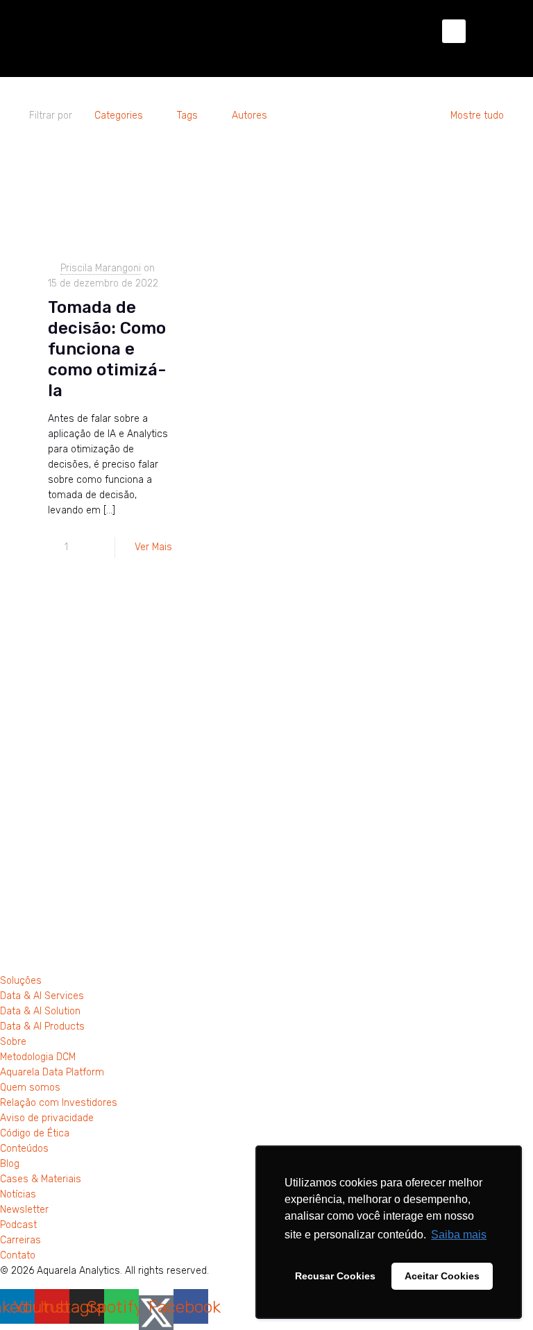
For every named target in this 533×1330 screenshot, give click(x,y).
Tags (187, 115)
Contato (17, 1255)
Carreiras (20, 1240)
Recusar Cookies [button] (335, 1275)
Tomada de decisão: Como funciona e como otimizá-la (107, 349)
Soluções (21, 981)
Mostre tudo (477, 115)
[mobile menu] (454, 31)
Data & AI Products (42, 1026)
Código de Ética (34, 1133)
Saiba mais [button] (459, 1235)
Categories (118, 115)
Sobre (13, 1042)
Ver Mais (153, 547)
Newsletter (24, 1210)
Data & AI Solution (40, 1011)
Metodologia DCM (38, 1057)
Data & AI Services (42, 996)
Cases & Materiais (40, 1179)
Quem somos (30, 1087)
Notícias (18, 1194)
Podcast (18, 1225)
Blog (9, 1164)
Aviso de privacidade (47, 1118)
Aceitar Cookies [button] (442, 1275)
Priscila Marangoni (100, 268)
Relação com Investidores (58, 1103)
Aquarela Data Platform (52, 1072)
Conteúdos (24, 1148)
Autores (249, 115)
